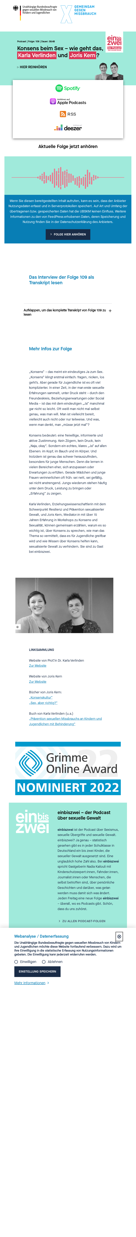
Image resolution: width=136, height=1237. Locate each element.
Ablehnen (55, 962)
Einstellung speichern (37, 971)
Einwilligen (28, 962)
